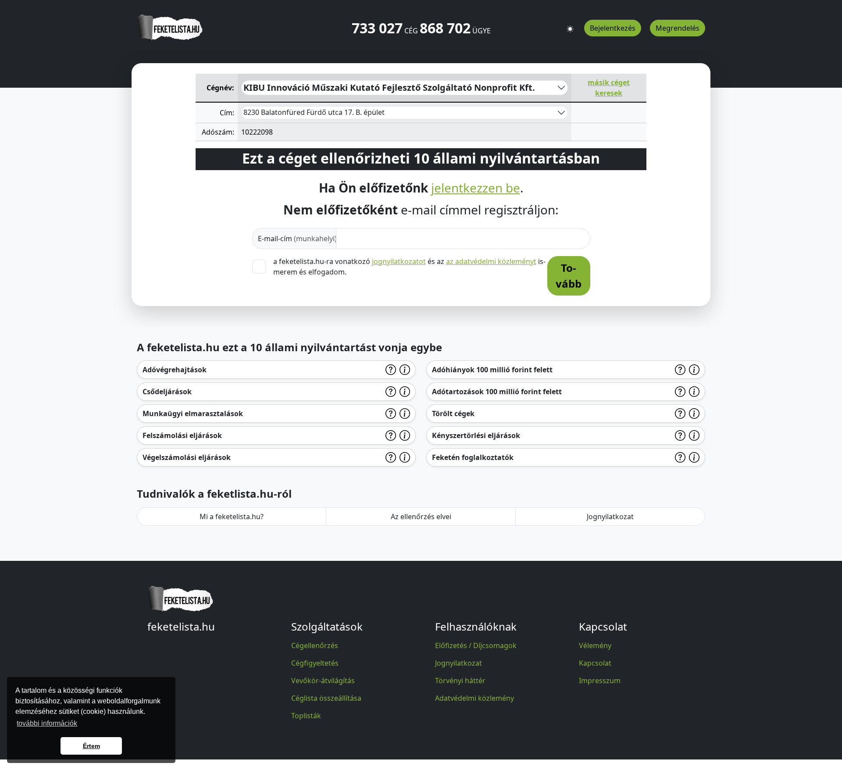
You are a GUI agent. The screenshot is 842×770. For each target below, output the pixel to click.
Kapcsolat (595, 663)
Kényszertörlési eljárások (476, 435)
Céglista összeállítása (326, 698)
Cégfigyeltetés (315, 663)
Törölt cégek (453, 413)
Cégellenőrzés (314, 645)
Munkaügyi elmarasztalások (193, 413)
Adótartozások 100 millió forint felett (497, 391)
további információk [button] (47, 723)
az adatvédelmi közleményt (491, 261)
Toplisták (306, 715)
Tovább (569, 275)
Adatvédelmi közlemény (474, 698)
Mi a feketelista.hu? (232, 516)
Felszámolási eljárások (182, 435)
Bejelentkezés (612, 28)
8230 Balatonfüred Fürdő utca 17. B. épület (314, 112)
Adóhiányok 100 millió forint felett (492, 369)
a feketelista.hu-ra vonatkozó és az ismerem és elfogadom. (409, 267)
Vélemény (595, 645)
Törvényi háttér (460, 680)
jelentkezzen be (475, 188)
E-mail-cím (297, 238)
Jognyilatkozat (610, 516)
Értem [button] (91, 745)
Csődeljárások (167, 391)
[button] (570, 25)
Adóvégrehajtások (175, 369)
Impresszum (600, 680)
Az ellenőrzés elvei (421, 516)
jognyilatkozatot (399, 261)
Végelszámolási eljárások (187, 457)
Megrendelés (677, 28)
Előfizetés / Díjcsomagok (476, 645)
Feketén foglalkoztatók (473, 457)
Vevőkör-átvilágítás (323, 680)
